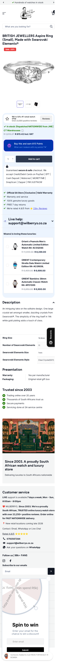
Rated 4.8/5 (8, 556)
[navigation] (3, 2)
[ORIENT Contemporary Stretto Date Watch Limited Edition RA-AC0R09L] (15, 274)
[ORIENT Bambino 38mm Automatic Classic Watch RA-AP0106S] (15, 294)
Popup (28, 129)
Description (11, 312)
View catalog (4, 13)
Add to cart (33, 158)
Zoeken (49, 26)
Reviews (44, 117)
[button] (13, 155)
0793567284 (13, 561)
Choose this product (7, 253)
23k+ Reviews (40, 215)
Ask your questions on (23, 570)
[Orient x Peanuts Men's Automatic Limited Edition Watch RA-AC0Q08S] (15, 253)
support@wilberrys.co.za (20, 565)
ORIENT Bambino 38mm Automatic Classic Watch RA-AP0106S (35, 291)
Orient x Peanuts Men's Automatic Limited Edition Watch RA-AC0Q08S (35, 251)
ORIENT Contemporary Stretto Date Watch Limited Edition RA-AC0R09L (33, 271)
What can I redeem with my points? (29, 146)
